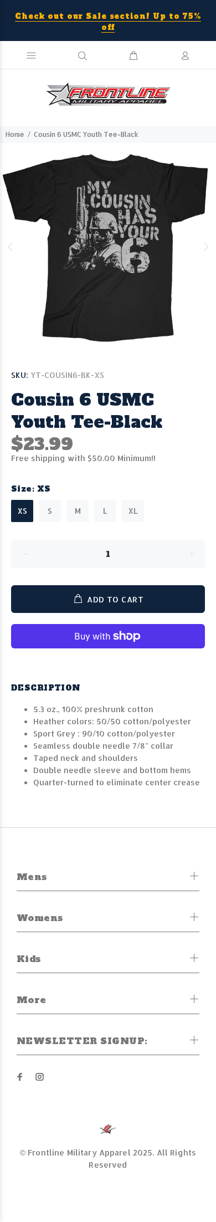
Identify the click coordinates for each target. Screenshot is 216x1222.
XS (22, 510)
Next (205, 246)
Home (15, 134)
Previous (10, 246)
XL (133, 510)
